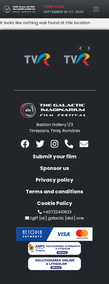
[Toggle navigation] (96, 9)
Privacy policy (55, 179)
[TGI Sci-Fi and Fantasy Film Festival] (20, 9)
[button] (80, 48)
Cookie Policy (54, 203)
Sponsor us (54, 168)
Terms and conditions (54, 191)
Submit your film (55, 156)
